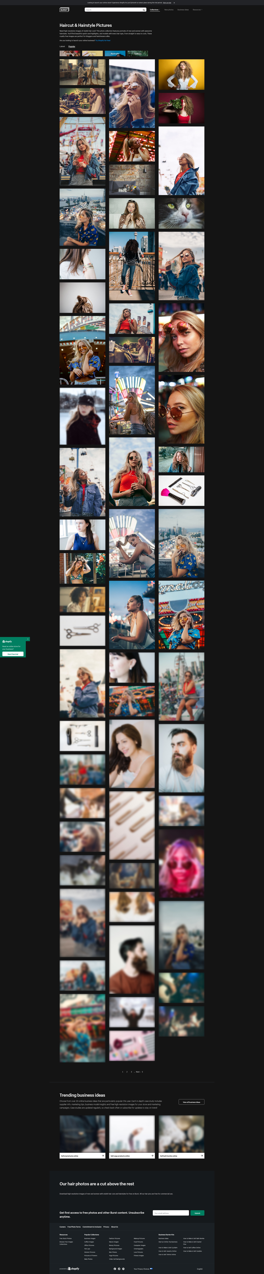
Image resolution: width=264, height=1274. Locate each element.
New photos (168, 9)
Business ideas (183, 9)
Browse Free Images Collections (66, 1243)
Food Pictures (138, 1242)
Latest (62, 46)
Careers (63, 1226)
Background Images (115, 1248)
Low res (97, 82)
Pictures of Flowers (90, 1255)
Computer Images (140, 1245)
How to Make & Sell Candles (192, 1251)
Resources (197, 9)
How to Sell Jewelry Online (167, 1251)
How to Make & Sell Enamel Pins (192, 1243)
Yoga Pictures (113, 1255)
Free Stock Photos (66, 1238)
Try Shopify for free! (102, 40)
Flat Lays (87, 1248)
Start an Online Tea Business (168, 1242)
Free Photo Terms (74, 1226)
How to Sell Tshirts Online (167, 1254)
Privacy (106, 1226)
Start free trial (13, 654)
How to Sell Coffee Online (191, 1247)
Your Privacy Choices (141, 1268)
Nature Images (114, 1242)
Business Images (89, 1238)
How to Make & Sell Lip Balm (168, 1247)
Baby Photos (88, 1259)
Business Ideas (163, 1238)
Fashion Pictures (114, 1238)
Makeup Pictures (139, 1238)
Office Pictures (89, 1245)
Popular (71, 46)
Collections (154, 9)
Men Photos (113, 1252)
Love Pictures (138, 1252)
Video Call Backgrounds (117, 1259)
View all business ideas (191, 1102)
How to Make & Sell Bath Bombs (193, 1238)
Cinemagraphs (138, 1248)
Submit (197, 1213)
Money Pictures (114, 1245)
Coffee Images (89, 1242)
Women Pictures (89, 1252)
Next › (138, 1071)
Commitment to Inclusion (92, 1226)
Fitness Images (139, 1255)
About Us (114, 1226)
